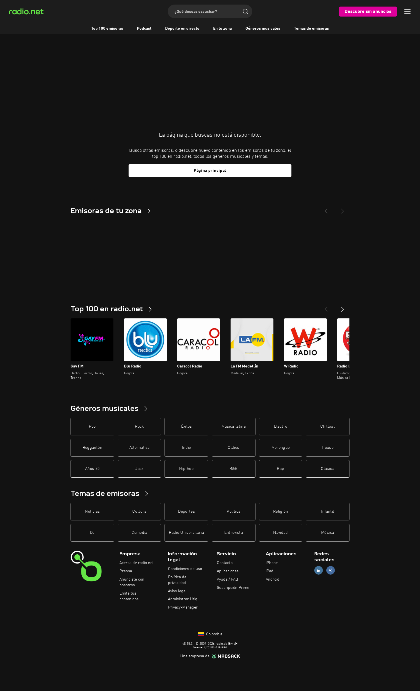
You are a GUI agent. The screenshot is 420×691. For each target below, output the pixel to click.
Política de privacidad (177, 580)
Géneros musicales (262, 29)
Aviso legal (177, 591)
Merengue (280, 448)
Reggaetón (92, 448)
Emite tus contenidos (129, 596)
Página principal (210, 171)
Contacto (225, 563)
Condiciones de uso (185, 569)
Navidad (280, 533)
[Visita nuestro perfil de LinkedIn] (318, 570)
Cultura (139, 512)
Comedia (139, 533)
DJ (92, 533)
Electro (280, 427)
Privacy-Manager (183, 607)
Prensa (125, 571)
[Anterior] (326, 307)
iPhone (272, 563)
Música (327, 533)
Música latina (233, 427)
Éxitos (186, 427)
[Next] (342, 209)
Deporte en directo (182, 29)
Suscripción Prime (233, 588)
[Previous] (326, 209)
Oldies (233, 448)
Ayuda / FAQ (227, 579)
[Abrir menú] (407, 11)
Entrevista (233, 533)
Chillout (327, 427)
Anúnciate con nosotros (131, 582)
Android (272, 579)
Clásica (327, 469)
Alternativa (139, 448)
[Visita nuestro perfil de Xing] (330, 570)
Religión (280, 512)
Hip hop (186, 469)
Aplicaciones (228, 571)
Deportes (186, 512)
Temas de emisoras (311, 29)
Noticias (92, 512)
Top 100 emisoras (107, 29)
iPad (269, 571)
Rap (280, 469)
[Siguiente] (342, 307)
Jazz (139, 469)
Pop (92, 427)
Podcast (144, 29)
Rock (139, 427)
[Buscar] (245, 11)
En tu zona (222, 29)
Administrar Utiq (182, 599)
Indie (186, 448)
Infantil (327, 512)
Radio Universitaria (186, 533)
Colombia (213, 634)
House (327, 448)
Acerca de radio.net (136, 563)
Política (233, 512)
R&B (233, 469)
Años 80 (92, 469)
